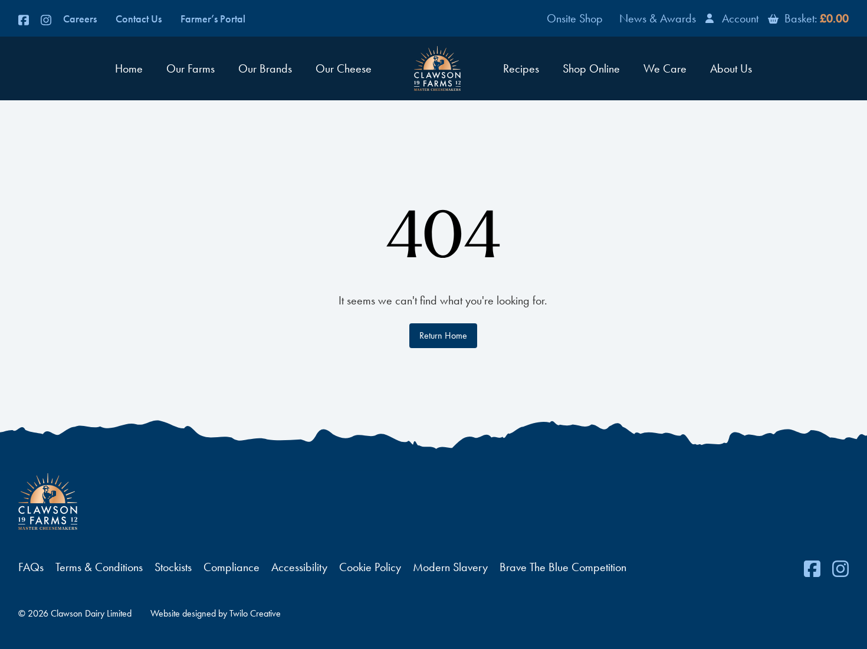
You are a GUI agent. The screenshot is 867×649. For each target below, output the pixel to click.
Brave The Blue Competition (563, 567)
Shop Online (591, 68)
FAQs (31, 567)
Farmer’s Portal (212, 18)
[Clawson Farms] (437, 68)
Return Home (443, 335)
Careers (80, 18)
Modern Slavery (450, 567)
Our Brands (265, 68)
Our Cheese (344, 68)
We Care (665, 68)
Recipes (521, 68)
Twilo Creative (255, 613)
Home (129, 68)
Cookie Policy (370, 567)
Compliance (231, 567)
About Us (731, 68)
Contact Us (139, 18)
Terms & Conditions (99, 567)
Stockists (173, 567)
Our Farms (190, 68)
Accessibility (299, 567)
